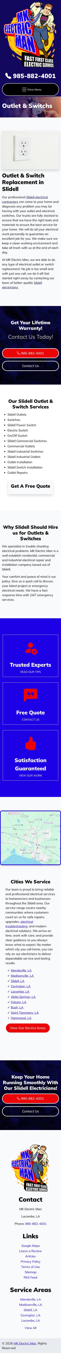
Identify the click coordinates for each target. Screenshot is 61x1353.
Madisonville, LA (22, 976)
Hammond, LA (21, 1018)
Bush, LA (17, 1007)
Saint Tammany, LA (25, 1013)
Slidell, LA (17, 981)
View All (30, 1328)
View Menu (34, 89)
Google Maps (30, 1246)
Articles (30, 1256)
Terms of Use (30, 1267)
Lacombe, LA (20, 991)
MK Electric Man (25, 1343)
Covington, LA (20, 986)
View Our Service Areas (28, 1028)
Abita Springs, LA (23, 997)
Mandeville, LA (21, 970)
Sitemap (30, 1272)
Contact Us (30, 366)
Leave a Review (30, 1251)
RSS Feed (30, 1277)
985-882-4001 (33, 76)
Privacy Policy (30, 1262)
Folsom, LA (18, 1002)
